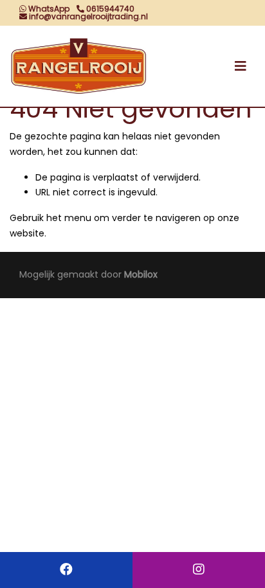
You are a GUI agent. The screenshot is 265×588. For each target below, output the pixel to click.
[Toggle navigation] (240, 66)
